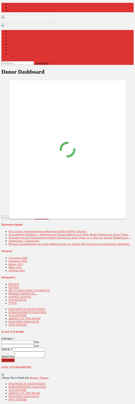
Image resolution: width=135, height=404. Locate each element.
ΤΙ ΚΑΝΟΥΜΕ (17, 7)
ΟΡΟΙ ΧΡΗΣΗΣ (17, 324)
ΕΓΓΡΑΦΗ (8, 360)
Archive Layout (17, 53)
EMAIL (6, 349)
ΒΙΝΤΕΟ (13, 284)
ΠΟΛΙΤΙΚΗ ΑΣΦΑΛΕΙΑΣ (23, 321)
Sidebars (13, 50)
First (36, 342)
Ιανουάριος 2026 (17, 261)
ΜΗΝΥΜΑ (8, 356)
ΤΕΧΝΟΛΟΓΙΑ (17, 44)
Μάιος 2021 (15, 267)
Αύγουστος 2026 (17, 257)
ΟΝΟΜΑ (7, 338)
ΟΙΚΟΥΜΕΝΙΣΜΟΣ (20, 40)
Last (36, 345)
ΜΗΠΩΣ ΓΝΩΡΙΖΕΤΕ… (23, 34)
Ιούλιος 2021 (15, 264)
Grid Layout (22, 56)
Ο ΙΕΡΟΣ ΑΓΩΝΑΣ (19, 37)
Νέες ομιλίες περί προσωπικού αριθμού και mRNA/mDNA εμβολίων (47, 231)
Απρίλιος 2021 (16, 270)
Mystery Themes (39, 377)
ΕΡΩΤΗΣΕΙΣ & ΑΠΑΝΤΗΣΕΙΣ (26, 4)
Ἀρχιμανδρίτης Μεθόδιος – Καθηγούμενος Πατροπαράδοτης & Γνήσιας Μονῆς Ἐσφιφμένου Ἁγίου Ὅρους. (68, 234)
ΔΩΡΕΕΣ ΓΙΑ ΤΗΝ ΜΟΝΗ (24, 318)
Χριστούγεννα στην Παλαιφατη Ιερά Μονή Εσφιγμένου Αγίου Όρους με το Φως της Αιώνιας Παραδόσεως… (69, 237)
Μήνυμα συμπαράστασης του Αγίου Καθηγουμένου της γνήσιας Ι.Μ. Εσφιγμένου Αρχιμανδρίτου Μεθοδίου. (69, 244)
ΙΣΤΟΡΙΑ (13, 287)
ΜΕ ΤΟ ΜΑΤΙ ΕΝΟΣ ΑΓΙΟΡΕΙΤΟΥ (29, 31)
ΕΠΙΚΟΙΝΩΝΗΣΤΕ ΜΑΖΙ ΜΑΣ (27, 10)
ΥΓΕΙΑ (12, 47)
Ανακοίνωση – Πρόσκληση (23, 240)
